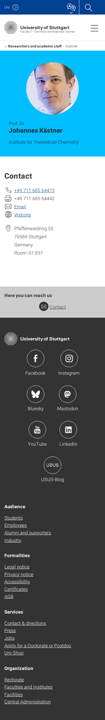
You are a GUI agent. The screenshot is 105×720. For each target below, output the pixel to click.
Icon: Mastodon (67, 394)
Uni (7, 7)
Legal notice (16, 566)
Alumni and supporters (27, 532)
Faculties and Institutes (28, 687)
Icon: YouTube (37, 429)
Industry (12, 540)
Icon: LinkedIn (68, 429)
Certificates (16, 589)
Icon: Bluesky (35, 394)
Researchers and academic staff (35, 46)
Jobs (9, 638)
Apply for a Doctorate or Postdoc (37, 645)
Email (20, 206)
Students (13, 518)
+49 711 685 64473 (34, 190)
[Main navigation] (94, 28)
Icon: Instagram (69, 358)
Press (10, 630)
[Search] (88, 7)
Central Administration (27, 701)
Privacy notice (18, 574)
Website (22, 214)
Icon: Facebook (35, 358)
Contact (58, 307)
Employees (15, 525)
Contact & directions (25, 623)
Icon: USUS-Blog (52, 465)
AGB (8, 596)
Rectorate (14, 679)
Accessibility (17, 581)
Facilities (13, 694)
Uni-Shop (14, 653)
